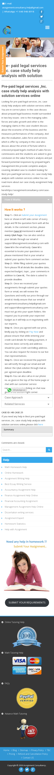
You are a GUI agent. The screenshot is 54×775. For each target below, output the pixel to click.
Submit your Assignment (34, 214)
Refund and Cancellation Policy (33, 754)
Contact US (28, 757)
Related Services (15, 404)
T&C (49, 750)
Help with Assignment (16, 529)
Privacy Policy (37, 750)
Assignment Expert (14, 518)
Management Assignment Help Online (24, 506)
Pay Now (34, 331)
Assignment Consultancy (34, 765)
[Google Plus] (41, 21)
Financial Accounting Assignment (21, 501)
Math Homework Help (16, 467)
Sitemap (24, 750)
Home (6, 750)
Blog (15, 750)
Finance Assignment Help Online (21, 495)
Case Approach (14, 397)
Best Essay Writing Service (18, 484)
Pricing (12, 754)
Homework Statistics (15, 523)
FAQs (7, 683)
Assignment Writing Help (17, 478)
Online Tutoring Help (14, 622)
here (40, 424)
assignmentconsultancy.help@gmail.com (22, 7)
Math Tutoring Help (14, 652)
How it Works (13, 199)
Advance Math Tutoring (16, 713)
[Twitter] (41, 16)
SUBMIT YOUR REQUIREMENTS (27, 602)
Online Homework (14, 472)
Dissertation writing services (19, 512)
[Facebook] (41, 12)
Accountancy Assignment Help (20, 489)
